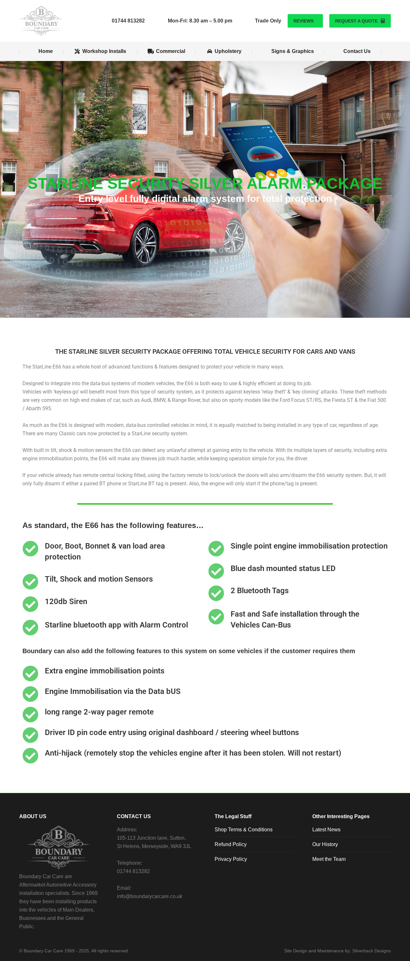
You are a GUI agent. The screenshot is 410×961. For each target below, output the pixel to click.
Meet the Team (329, 859)
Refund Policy (231, 844)
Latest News (326, 829)
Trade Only (268, 20)
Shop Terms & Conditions (244, 829)
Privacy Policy (231, 859)
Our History (325, 844)
